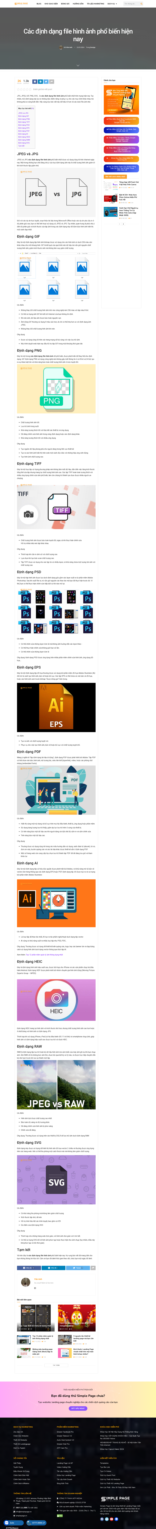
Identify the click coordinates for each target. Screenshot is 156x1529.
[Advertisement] (121, 267)
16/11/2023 (77, 1357)
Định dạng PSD (24, 125)
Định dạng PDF (24, 131)
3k (71, 1329)
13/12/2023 (36, 1357)
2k (131, 218)
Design (92, 47)
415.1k (132, 187)
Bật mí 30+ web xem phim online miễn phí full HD (128, 197)
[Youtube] (111, 1519)
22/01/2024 (80, 47)
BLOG (39, 4)
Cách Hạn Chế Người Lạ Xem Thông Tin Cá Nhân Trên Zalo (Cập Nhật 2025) (128, 211)
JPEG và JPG (23, 113)
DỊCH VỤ (111, 4)
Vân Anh (69, 47)
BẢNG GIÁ (65, 4)
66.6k (131, 202)
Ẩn (32, 108)
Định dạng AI (23, 134)
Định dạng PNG (24, 119)
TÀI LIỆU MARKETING (95, 4)
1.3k (30, 1329)
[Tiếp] (123, 224)
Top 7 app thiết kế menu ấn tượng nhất (35, 1326)
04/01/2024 (64, 1329)
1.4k (44, 1341)
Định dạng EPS (23, 128)
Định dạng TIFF (24, 122)
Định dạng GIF (23, 116)
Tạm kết (21, 146)
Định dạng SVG (24, 143)
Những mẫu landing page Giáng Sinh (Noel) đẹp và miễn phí (42, 1351)
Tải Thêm (56, 1365)
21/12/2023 (36, 1341)
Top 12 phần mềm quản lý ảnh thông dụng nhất (44, 955)
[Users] (107, 1519)
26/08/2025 (123, 218)
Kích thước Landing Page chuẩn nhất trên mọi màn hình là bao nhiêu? (83, 1351)
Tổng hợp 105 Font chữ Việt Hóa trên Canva (129, 183)
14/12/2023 (123, 187)
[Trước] (119, 224)
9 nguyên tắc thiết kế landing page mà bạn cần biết (83, 1338)
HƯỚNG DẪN (78, 4)
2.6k (85, 1357)
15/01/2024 (23, 1329)
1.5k (85, 1344)
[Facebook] (102, 1519)
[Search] (141, 3)
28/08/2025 (123, 202)
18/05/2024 (77, 1344)
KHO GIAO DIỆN (51, 4)
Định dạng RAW (24, 140)
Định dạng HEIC (24, 137)
